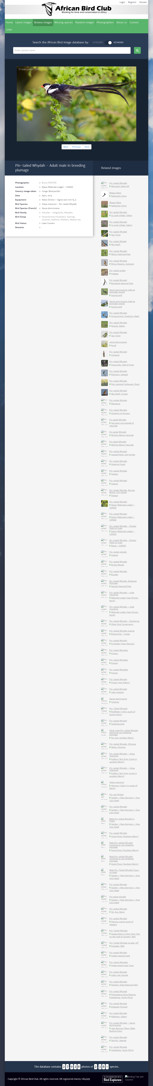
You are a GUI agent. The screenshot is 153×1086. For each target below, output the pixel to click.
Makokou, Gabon (119, 1016)
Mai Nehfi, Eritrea (119, 394)
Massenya (115, 403)
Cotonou (115, 702)
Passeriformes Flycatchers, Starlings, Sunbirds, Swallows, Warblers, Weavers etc (61, 218)
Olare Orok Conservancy (122, 624)
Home (9, 22)
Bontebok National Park (122, 283)
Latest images (23, 22)
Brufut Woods (117, 565)
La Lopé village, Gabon (121, 215)
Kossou (114, 653)
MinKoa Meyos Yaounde (122, 435)
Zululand (115, 355)
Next (87, 146)
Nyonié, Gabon (118, 326)
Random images (84, 22)
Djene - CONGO (118, 545)
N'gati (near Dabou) (120, 682)
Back (66, 146)
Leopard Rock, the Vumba (123, 454)
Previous (76, 146)
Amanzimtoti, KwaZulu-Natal (125, 316)
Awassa (114, 474)
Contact (134, 22)
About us (121, 22)
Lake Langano (117, 692)
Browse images (43, 22)
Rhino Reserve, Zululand (122, 264)
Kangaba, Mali (117, 946)
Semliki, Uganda (118, 1040)
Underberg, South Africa (122, 1050)
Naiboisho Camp (119, 196)
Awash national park (120, 956)
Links (9, 29)
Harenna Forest (118, 464)
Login (122, 2)
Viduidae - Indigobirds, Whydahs (57, 212)
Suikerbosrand (117, 724)
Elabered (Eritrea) (119, 1007)
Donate (143, 2)
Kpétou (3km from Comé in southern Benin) (123, 760)
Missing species (63, 22)
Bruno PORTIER (49, 182)
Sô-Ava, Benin (118, 912)
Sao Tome (115, 235)
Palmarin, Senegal (119, 374)
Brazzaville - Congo (120, 634)
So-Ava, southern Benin (122, 738)
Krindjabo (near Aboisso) (122, 643)
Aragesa (114, 273)
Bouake (114, 574)
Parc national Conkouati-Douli (125, 384)
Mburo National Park (120, 254)
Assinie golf (116, 295)
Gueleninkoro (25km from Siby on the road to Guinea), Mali (124, 935)
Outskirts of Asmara (120, 413)
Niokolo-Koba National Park (124, 985)
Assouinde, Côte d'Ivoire (122, 365)
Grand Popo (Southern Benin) (125, 836)
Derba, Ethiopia (118, 747)
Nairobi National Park (121, 586)
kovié (113, 345)
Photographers (105, 22)
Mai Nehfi (115, 244)
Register (132, 2)
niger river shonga (119, 975)
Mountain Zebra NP (120, 186)
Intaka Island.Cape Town (122, 965)
